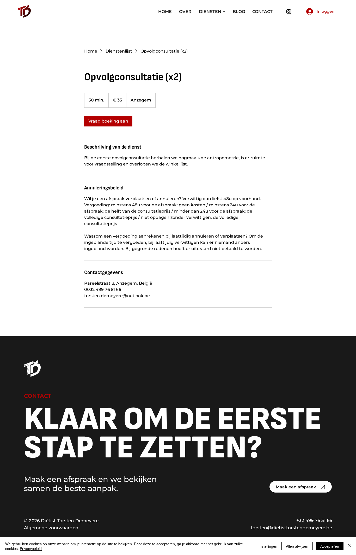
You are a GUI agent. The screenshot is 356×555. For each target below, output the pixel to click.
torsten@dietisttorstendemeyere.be (291, 527)
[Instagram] (289, 11)
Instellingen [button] (268, 546)
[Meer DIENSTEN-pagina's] (224, 11)
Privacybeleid (31, 548)
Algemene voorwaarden (51, 527)
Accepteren (329, 546)
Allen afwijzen (297, 546)
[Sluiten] (350, 546)
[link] (108, 121)
